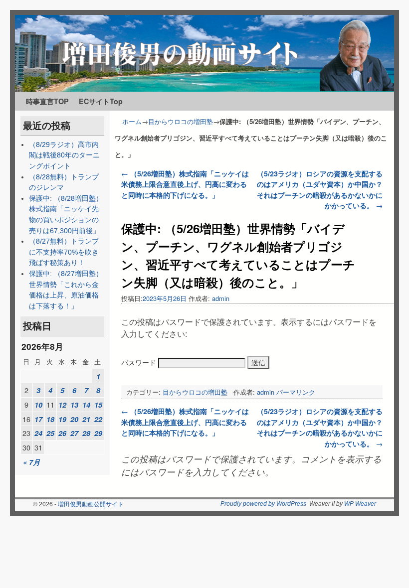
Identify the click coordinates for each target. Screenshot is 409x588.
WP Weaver (360, 503)
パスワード (139, 362)
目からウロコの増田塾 (180, 121)
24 (38, 433)
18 (50, 419)
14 (86, 405)
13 (74, 405)
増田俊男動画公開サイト (91, 503)
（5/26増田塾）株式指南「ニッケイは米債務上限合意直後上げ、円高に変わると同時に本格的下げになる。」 (185, 184)
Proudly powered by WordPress (263, 503)
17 (38, 419)
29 (98, 433)
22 (98, 419)
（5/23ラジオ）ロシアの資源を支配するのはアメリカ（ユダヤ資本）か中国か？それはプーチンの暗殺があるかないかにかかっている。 (320, 189)
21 (86, 419)
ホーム (132, 121)
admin (220, 298)
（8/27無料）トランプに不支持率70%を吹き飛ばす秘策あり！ (64, 252)
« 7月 (31, 462)
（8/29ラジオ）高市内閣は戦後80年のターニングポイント (64, 155)
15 (98, 405)
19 (62, 419)
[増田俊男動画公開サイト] (204, 53)
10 (38, 405)
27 (74, 433)
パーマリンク (295, 392)
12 (62, 405)
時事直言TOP (47, 101)
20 (74, 419)
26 (62, 433)
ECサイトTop (101, 101)
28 (86, 433)
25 (50, 433)
